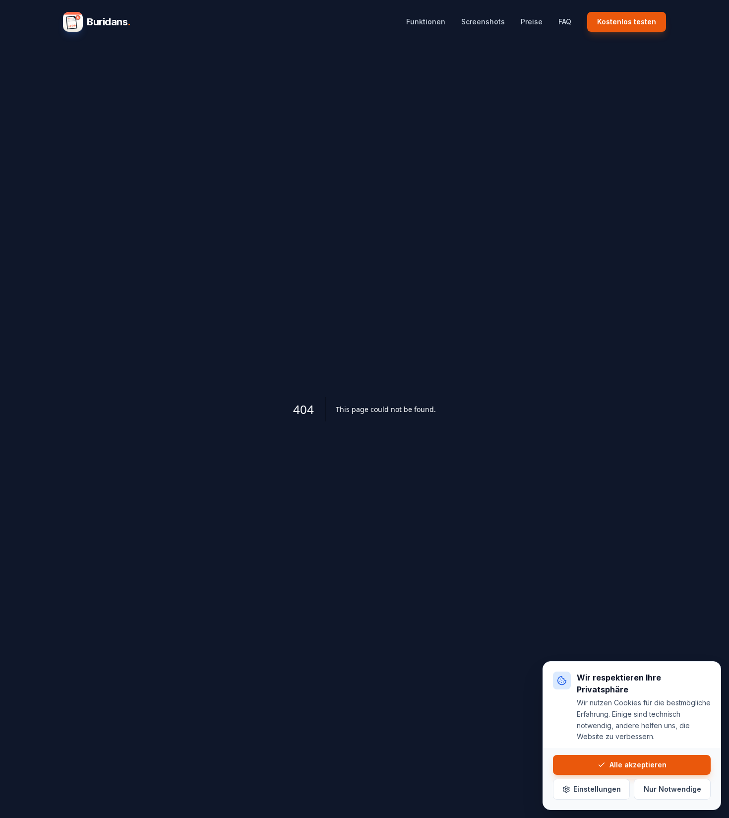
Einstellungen (597, 789)
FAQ (564, 21)
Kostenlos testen (626, 21)
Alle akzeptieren (638, 764)
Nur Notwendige (672, 789)
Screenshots (483, 21)
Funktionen (425, 21)
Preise (532, 21)
